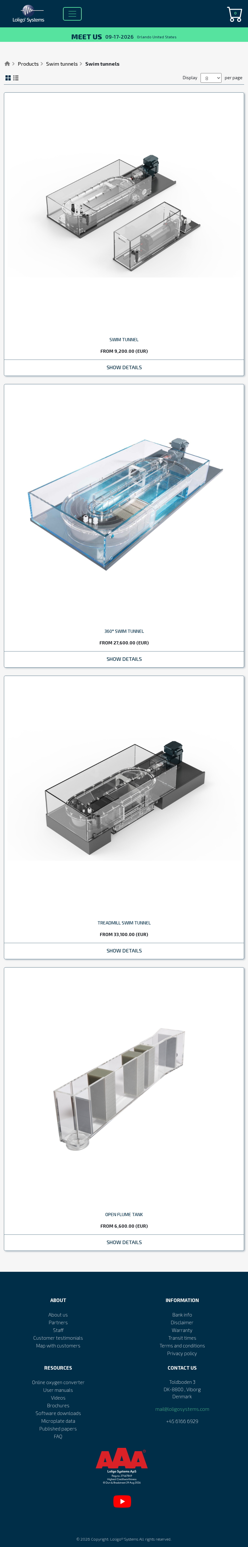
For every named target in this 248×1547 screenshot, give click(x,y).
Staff (58, 1330)
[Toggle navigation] (72, 14)
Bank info (182, 1314)
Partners (58, 1322)
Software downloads (58, 1413)
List (15, 77)
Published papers (58, 1428)
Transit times (182, 1338)
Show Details (124, 367)
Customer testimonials (58, 1338)
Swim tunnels (62, 64)
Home (7, 64)
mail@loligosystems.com (182, 1409)
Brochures (58, 1405)
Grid (8, 77)
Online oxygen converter (58, 1382)
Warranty (182, 1330)
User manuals (58, 1390)
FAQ (58, 1436)
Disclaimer (182, 1322)
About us (58, 1314)
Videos (58, 1398)
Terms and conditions (182, 1345)
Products (28, 64)
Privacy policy (182, 1353)
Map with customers (58, 1345)
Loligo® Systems (124, 1539)
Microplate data (58, 1421)
